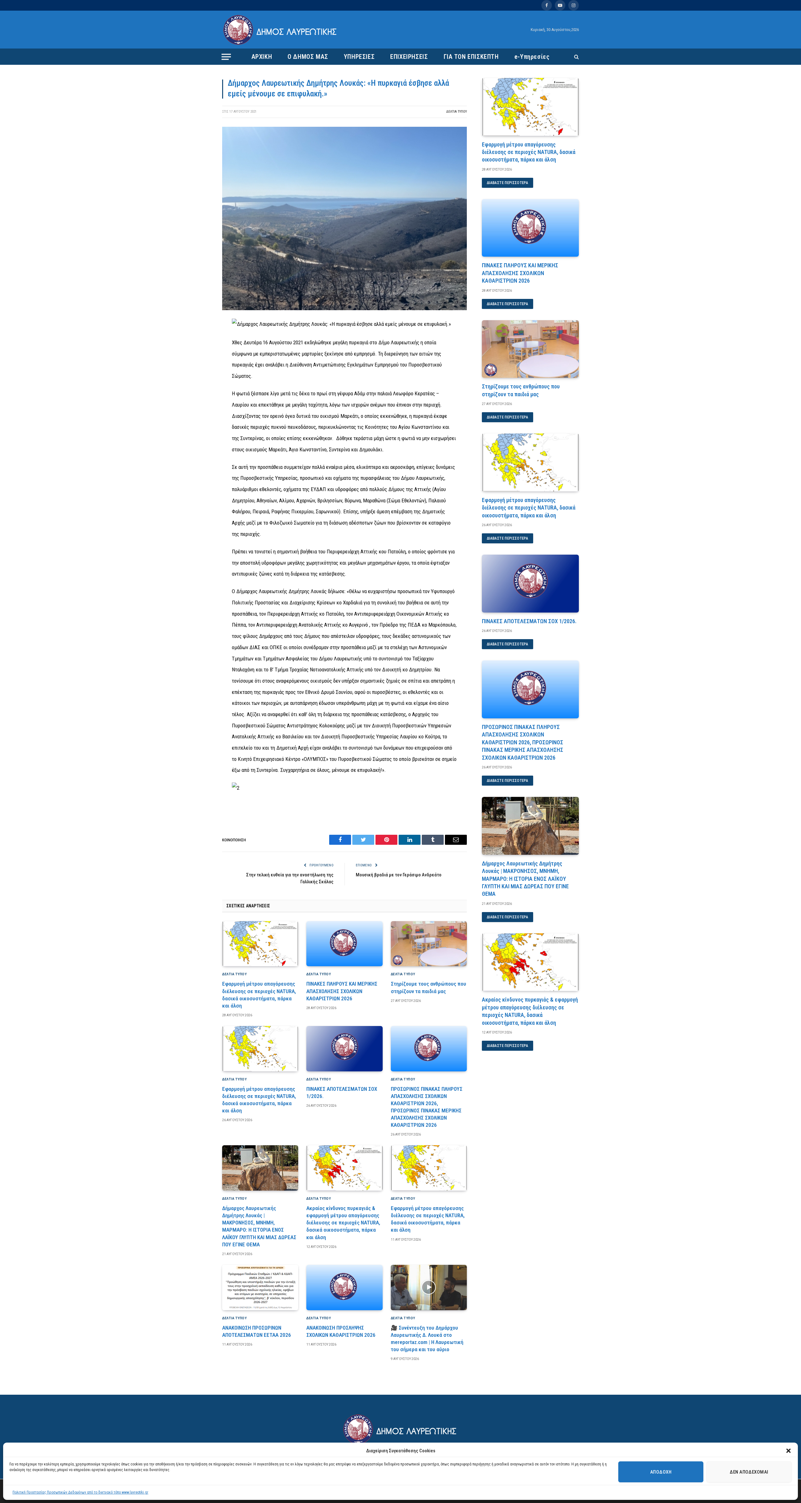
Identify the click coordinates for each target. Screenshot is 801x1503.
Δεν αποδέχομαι (749, 1472)
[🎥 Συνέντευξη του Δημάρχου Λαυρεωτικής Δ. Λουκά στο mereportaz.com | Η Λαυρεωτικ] (429, 1287)
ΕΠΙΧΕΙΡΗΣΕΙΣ (409, 56)
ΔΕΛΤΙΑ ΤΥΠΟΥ (456, 112)
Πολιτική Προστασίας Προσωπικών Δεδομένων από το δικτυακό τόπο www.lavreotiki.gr (80, 1492)
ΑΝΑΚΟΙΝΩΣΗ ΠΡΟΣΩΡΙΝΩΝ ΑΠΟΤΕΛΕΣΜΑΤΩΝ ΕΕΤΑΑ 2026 (256, 1331)
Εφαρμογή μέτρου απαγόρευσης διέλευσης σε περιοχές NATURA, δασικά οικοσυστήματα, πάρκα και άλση (259, 994)
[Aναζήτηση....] (576, 57)
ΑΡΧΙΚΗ (262, 56)
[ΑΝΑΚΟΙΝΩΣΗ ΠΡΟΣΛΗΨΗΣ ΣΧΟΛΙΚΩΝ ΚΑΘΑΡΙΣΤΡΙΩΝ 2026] (344, 1287)
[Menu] (226, 57)
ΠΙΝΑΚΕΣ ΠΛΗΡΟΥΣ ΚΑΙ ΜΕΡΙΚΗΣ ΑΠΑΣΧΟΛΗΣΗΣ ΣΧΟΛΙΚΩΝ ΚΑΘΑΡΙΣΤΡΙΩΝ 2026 (341, 991)
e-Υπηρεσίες (532, 56)
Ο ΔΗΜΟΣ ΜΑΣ (308, 56)
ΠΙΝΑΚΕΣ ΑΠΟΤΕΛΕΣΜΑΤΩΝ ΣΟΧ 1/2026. (341, 1092)
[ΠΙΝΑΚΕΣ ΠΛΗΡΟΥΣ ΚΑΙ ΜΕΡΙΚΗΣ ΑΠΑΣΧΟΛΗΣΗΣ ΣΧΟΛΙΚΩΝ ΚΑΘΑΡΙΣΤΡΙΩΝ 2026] (344, 944)
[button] (788, 1451)
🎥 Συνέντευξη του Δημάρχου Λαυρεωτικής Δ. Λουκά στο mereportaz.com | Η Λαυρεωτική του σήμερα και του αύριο (427, 1338)
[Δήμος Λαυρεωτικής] (280, 30)
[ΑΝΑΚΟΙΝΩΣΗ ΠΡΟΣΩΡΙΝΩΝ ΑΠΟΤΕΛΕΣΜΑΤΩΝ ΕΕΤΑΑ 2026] (260, 1287)
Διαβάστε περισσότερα (507, 183)
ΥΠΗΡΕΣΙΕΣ (359, 56)
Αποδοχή (660, 1472)
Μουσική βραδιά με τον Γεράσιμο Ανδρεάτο (398, 875)
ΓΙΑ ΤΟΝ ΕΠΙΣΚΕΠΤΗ (471, 56)
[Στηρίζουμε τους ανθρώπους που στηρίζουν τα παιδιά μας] (429, 944)
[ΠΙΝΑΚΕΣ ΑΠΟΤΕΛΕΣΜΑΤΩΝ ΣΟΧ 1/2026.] (344, 1048)
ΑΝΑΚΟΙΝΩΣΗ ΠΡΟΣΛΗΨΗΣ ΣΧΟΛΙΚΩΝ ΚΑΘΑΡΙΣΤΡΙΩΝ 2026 (340, 1331)
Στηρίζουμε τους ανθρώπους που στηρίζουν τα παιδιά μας (428, 987)
